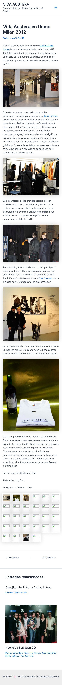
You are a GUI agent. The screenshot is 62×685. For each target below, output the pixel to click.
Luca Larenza (51, 116)
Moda (8, 656)
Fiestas (37, 653)
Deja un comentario (14, 653)
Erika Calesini (45, 278)
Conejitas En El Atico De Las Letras (28, 587)
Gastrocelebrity (48, 653)
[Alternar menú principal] (56, 7)
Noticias (15, 656)
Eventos (9, 592)
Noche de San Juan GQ (20, 647)
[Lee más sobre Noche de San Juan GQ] (30, 624)
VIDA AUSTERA (16, 4)
